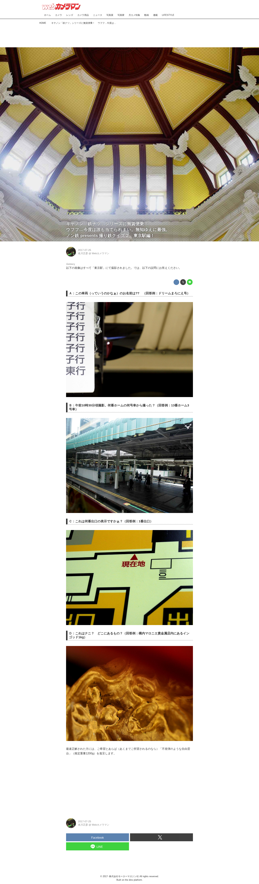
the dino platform (133, 880)
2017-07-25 (84, 250)
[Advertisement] (129, 35)
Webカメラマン (100, 253)
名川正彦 (83, 253)
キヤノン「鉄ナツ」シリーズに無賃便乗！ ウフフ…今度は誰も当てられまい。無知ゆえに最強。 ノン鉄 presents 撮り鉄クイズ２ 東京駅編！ (120, 229)
